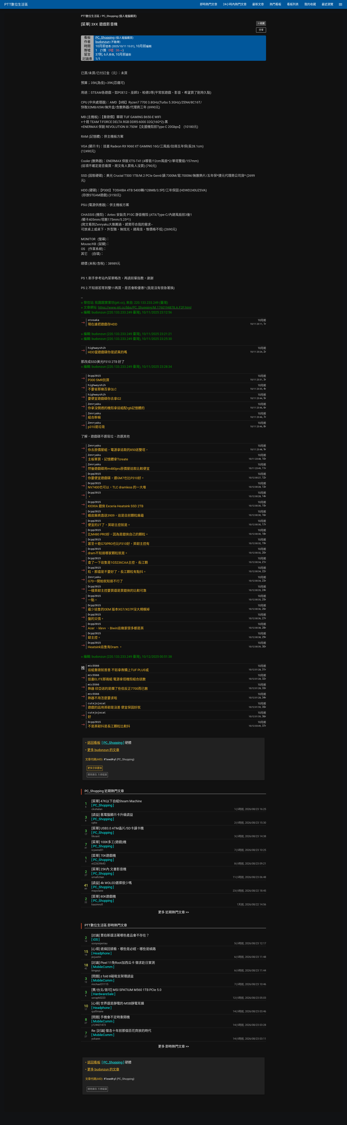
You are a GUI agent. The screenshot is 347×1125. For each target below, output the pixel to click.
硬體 (108, 743)
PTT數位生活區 (90, 16)
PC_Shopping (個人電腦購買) (119, 16)
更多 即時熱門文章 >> (173, 1046)
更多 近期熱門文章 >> (173, 912)
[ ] (102, 805)
